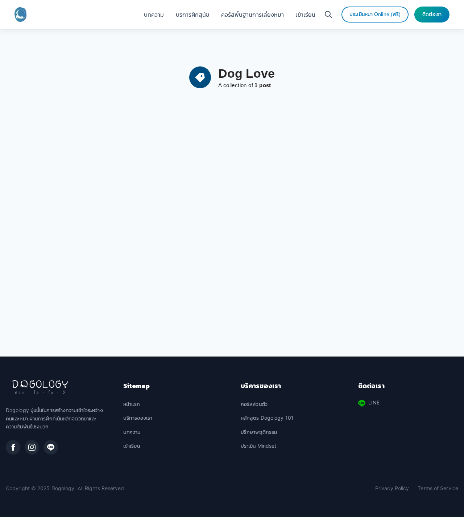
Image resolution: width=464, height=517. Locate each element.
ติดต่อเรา (432, 14)
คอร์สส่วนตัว (254, 404)
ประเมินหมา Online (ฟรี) (375, 14)
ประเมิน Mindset (258, 446)
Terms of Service (438, 488)
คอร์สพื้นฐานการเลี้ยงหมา (252, 14)
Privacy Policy (392, 488)
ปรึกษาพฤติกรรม (259, 432)
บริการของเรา (137, 418)
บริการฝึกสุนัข (193, 14)
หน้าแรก (131, 404)
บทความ (154, 14)
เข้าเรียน (305, 14)
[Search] (328, 14)
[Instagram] (32, 447)
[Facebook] (13, 447)
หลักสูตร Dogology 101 (267, 418)
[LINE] (51, 447)
